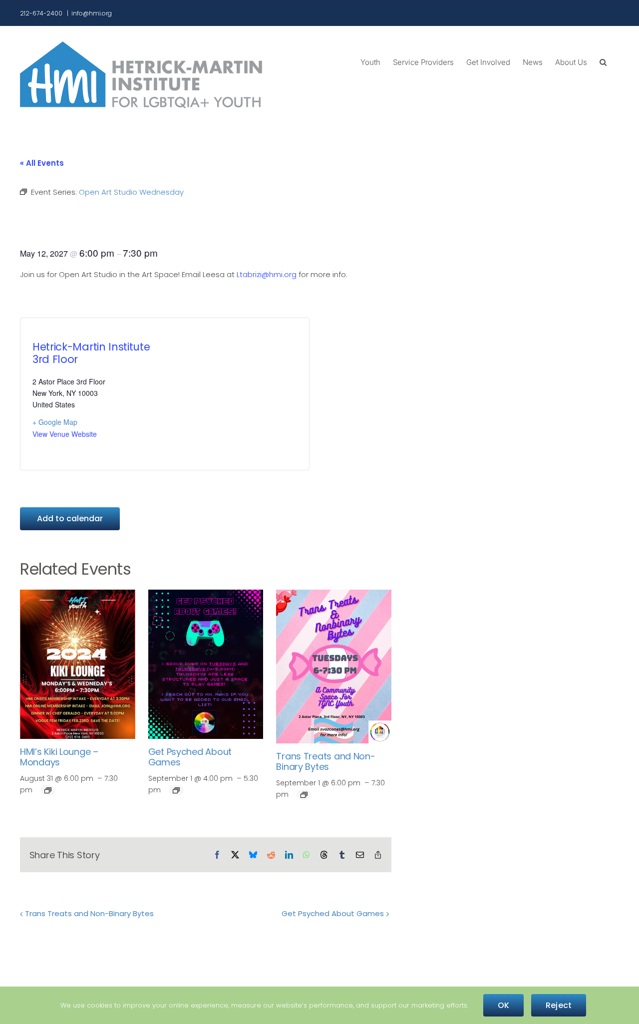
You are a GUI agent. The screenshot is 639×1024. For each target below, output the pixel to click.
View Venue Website (64, 434)
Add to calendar (70, 518)
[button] (603, 61)
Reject (559, 1005)
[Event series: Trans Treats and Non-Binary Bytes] (304, 795)
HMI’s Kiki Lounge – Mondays (59, 757)
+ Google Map (54, 422)
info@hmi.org (91, 13)
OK (503, 1005)
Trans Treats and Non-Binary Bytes (325, 761)
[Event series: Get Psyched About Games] (176, 790)
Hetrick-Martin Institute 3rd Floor (91, 353)
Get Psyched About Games (190, 757)
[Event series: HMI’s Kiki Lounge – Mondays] (47, 790)
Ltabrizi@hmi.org (267, 274)
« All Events (42, 163)
